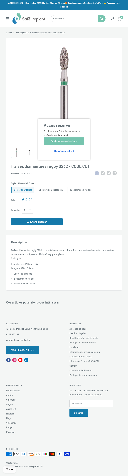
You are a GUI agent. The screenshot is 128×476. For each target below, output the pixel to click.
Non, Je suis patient (64, 151)
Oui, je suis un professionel (64, 141)
